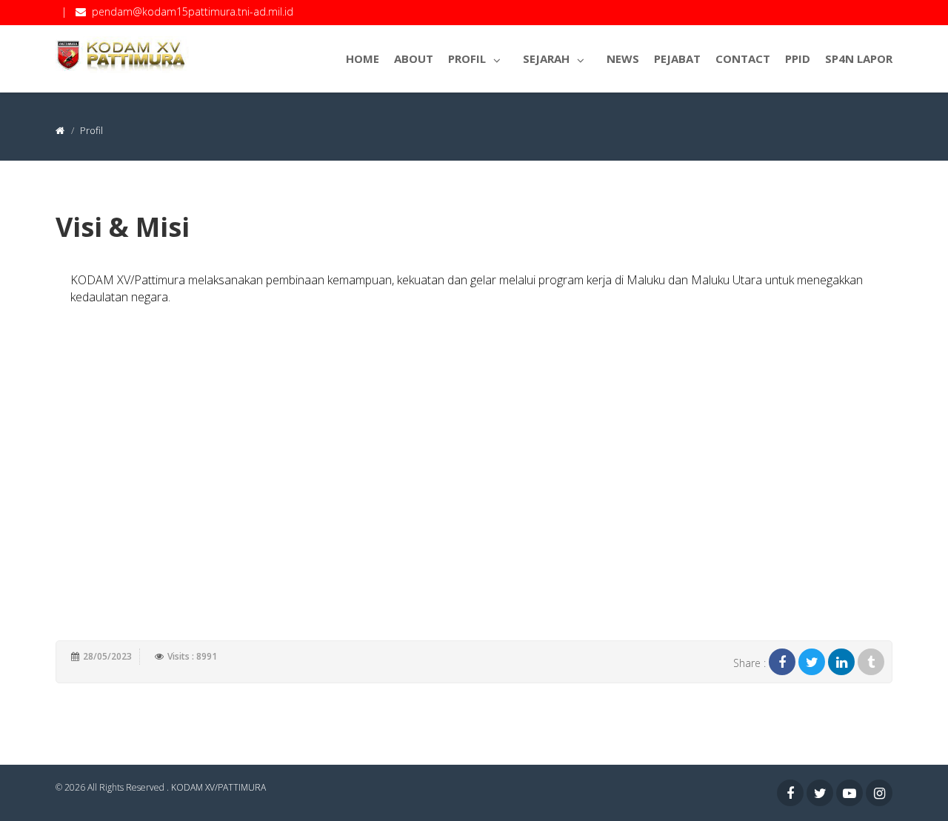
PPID (797, 58)
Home (362, 58)
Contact (742, 58)
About (413, 58)
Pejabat (677, 58)
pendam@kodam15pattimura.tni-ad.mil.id (192, 11)
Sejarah (546, 58)
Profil (467, 58)
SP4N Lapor (858, 58)
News (623, 58)
